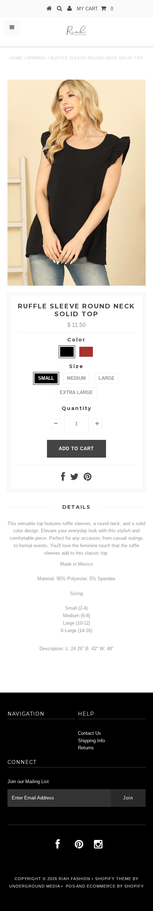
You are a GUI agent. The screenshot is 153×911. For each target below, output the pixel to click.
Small (46, 378)
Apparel (36, 58)
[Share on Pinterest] (87, 478)
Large (107, 378)
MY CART (95, 8)
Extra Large (76, 392)
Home (16, 58)
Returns (86, 747)
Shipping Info (91, 740)
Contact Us (89, 733)
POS (70, 886)
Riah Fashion (74, 879)
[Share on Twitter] (74, 478)
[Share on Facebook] (63, 478)
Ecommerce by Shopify (115, 886)
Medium (76, 378)
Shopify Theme (113, 879)
